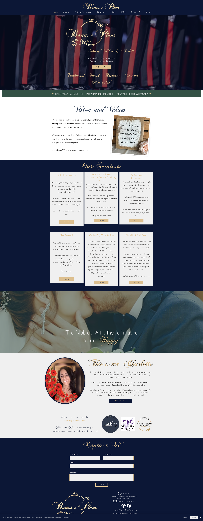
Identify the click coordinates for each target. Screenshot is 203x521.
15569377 (135, 513)
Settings (185, 517)
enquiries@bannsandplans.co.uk (126, 501)
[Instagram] (123, 506)
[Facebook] (129, 506)
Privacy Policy (66, 517)
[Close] (200, 517)
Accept (194, 517)
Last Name (107, 454)
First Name (74, 454)
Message (73, 472)
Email (72, 462)
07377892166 (125, 493)
